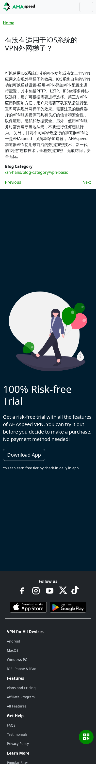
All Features (16, 706)
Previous (13, 182)
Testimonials (17, 734)
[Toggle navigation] (86, 7)
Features (15, 678)
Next (86, 182)
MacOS (12, 650)
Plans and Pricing (21, 687)
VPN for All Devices (25, 631)
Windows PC (17, 659)
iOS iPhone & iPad (21, 668)
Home (8, 23)
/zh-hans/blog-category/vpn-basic (36, 172)
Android (13, 641)
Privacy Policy (18, 743)
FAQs (11, 725)
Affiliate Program (21, 697)
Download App (24, 454)
